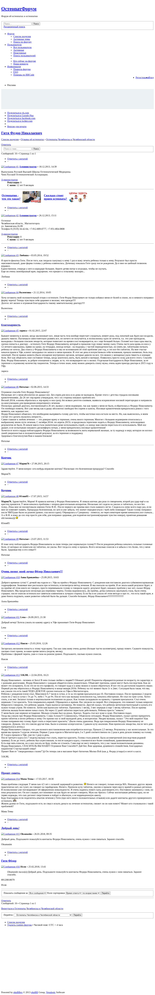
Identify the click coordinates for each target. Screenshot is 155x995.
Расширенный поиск (14, 26)
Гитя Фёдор (8, 860)
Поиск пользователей (24, 55)
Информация (14, 66)
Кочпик (6, 490)
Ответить (6, 144)
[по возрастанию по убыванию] (96, 893)
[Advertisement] (77, 99)
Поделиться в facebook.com (21, 118)
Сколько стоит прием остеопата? (55, 197)
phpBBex (18, 992)
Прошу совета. (10, 773)
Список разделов (22, 36)
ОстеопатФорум (18, 8)
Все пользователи (22, 47)
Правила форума (22, 69)
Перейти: (8, 915)
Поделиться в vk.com (18, 113)
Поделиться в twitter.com (19, 121)
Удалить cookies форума (19, 925)
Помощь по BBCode (23, 74)
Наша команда (20, 64)
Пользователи (14, 44)
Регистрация (142, 77)
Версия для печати (16, 126)
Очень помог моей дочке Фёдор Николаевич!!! (32, 571)
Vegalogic (51, 992)
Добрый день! (10, 828)
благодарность (11, 324)
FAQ (15, 72)
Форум (10, 33)
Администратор (28, 166)
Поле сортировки (56, 893)
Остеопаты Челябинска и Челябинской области (70, 139)
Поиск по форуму (22, 42)
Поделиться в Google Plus (20, 115)
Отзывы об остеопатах (32, 139)
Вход (151, 77)
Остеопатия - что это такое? (11, 197)
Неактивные (19, 53)
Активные (18, 50)
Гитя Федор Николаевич (21, 133)
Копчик (6, 457)
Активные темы (21, 39)
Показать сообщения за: (16, 893)
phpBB (34, 992)
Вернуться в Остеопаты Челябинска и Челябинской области (32, 908)
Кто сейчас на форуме (24, 61)
